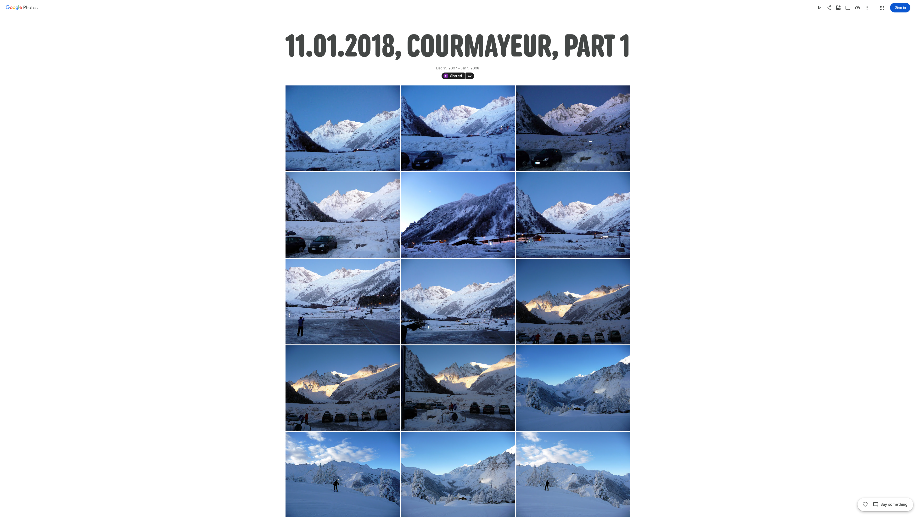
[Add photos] (838, 7)
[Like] (865, 504)
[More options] (867, 7)
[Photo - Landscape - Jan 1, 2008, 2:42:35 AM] (343, 301)
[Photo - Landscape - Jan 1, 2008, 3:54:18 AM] (573, 388)
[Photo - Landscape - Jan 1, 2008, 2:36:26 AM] (343, 215)
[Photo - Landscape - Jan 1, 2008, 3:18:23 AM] (343, 388)
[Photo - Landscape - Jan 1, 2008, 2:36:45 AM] (458, 215)
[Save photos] (857, 7)
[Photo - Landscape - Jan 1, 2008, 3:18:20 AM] (573, 301)
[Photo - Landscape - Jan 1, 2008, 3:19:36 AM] (458, 388)
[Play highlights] (819, 7)
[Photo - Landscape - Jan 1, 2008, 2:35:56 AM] (458, 128)
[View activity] (848, 7)
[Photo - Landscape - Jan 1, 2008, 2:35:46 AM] (343, 128)
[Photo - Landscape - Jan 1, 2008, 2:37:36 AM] (573, 215)
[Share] (829, 7)
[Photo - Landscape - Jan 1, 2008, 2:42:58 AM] (458, 301)
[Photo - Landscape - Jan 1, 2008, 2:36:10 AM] (573, 128)
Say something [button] (894, 504)
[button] (882, 8)
